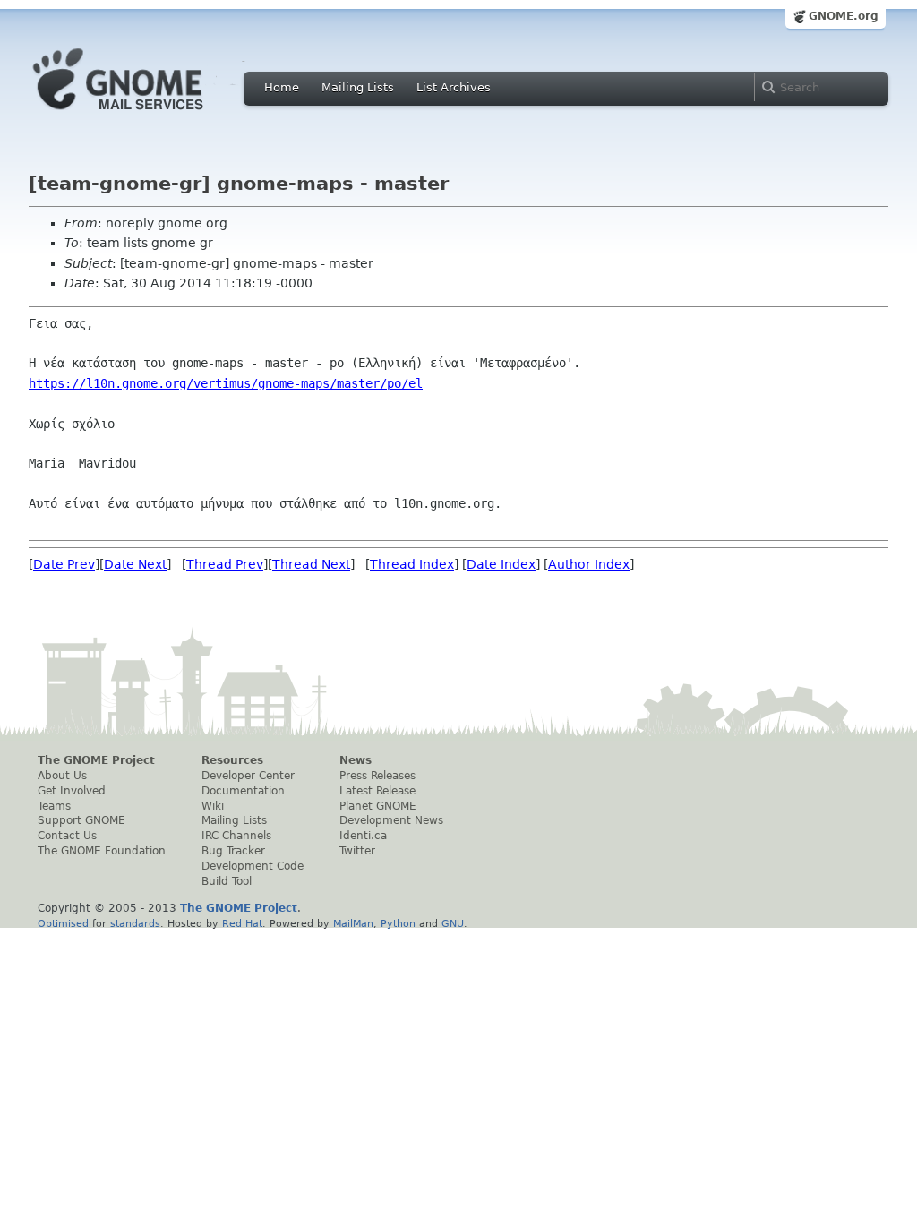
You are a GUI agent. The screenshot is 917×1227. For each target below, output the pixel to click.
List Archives (453, 87)
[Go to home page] (145, 114)
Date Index (501, 564)
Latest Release (377, 791)
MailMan (353, 923)
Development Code (252, 866)
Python (398, 923)
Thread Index (412, 564)
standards (135, 923)
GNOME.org (843, 16)
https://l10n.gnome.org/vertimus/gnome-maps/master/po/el (226, 383)
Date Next (135, 564)
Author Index (589, 564)
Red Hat (242, 923)
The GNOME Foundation (102, 851)
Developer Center (248, 775)
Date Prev (64, 564)
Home (281, 87)
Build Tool (226, 881)
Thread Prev (224, 564)
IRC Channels (236, 835)
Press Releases (377, 775)
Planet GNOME (377, 806)
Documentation (243, 791)
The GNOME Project (96, 760)
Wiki (212, 806)
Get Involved (72, 791)
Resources (232, 760)
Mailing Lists (357, 87)
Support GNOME (81, 820)
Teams (54, 806)
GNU (452, 923)
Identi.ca (363, 835)
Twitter (357, 851)
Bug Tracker (233, 851)
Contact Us (67, 835)
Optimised (63, 923)
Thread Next (311, 564)
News (355, 760)
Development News (391, 820)
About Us (62, 775)
